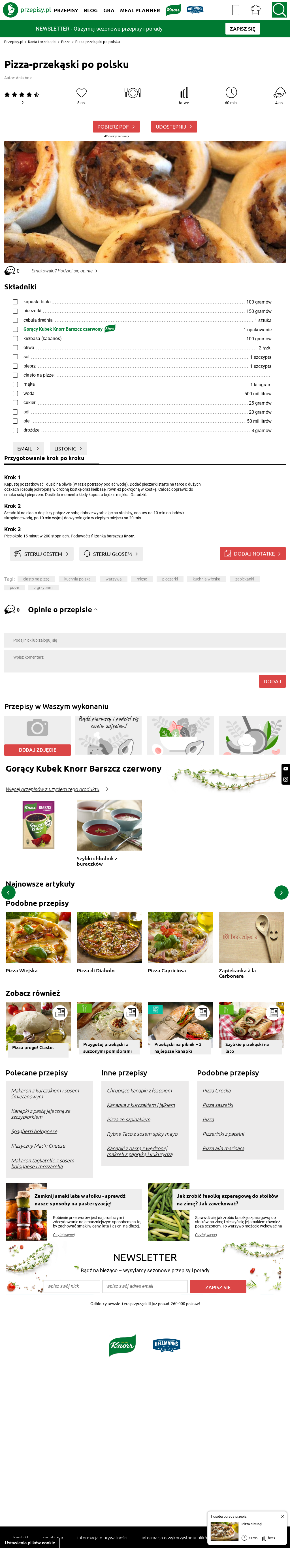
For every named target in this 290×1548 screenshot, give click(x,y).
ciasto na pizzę (36, 579)
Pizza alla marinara (223, 1148)
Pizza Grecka (216, 1090)
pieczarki (170, 579)
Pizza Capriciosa (167, 970)
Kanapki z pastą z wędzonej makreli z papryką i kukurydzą (139, 1151)
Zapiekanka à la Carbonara (237, 973)
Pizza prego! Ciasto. (33, 1047)
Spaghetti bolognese (34, 1131)
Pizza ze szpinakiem (128, 1119)
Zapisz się (218, 1287)
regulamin (53, 1537)
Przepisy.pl (13, 41)
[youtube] (286, 769)
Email (25, 448)
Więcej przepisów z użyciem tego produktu (52, 789)
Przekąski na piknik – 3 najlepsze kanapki (178, 1047)
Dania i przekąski (42, 41)
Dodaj (272, 681)
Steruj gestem (43, 554)
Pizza (208, 1119)
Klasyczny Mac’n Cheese (38, 1145)
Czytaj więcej (64, 1235)
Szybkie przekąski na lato (247, 1047)
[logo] (27, 10)
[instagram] (286, 779)
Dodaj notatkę (254, 553)
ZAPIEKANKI (244, 579)
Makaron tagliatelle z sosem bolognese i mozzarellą (42, 1163)
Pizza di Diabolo (96, 970)
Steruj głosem (112, 554)
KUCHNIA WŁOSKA (206, 579)
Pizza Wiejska (22, 970)
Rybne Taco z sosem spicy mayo (142, 1134)
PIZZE (14, 587)
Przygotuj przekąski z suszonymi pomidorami (107, 1047)
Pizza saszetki (217, 1105)
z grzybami (43, 587)
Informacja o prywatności (102, 1537)
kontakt (21, 1537)
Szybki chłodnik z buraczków (97, 860)
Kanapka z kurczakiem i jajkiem (141, 1105)
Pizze (66, 41)
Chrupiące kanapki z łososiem (139, 1090)
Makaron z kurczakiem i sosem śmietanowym (45, 1093)
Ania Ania (24, 78)
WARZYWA (114, 579)
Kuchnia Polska (77, 579)
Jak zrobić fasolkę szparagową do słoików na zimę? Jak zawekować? (227, 1199)
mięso (142, 579)
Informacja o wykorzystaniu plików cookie (183, 1537)
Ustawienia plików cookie (30, 1542)
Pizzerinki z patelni (223, 1134)
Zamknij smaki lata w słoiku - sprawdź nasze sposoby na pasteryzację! (80, 1199)
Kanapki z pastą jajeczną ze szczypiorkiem (40, 1114)
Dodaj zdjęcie (37, 750)
